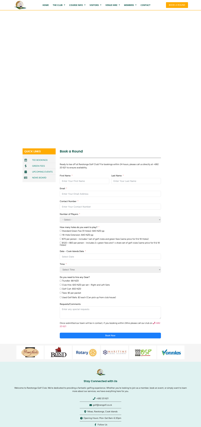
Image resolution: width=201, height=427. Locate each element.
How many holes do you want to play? (78, 227)
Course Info (76, 5)
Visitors (94, 5)
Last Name (116, 175)
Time (62, 264)
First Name (65, 175)
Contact (145, 5)
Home (46, 5)
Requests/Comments (70, 304)
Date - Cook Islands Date (72, 251)
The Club (57, 5)
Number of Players (69, 214)
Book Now (110, 335)
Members (129, 5)
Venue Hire (111, 5)
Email (62, 188)
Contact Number (68, 201)
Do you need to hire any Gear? (75, 277)
